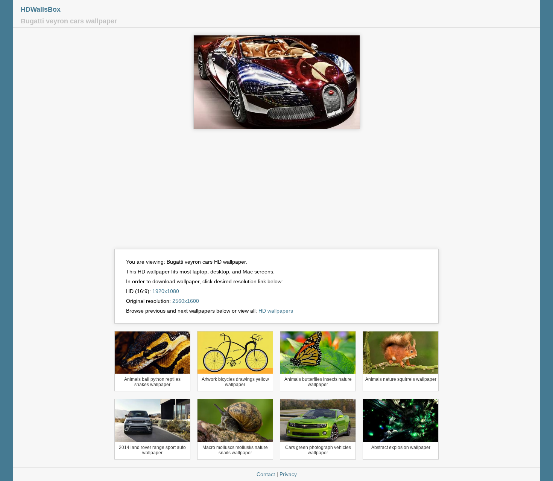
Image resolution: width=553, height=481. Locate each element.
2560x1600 (185, 301)
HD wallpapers (275, 311)
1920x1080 (165, 291)
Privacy (288, 474)
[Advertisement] (276, 192)
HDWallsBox (41, 9)
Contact (266, 474)
